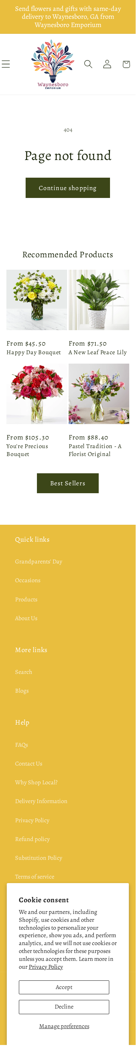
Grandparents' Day (38, 561)
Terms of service (34, 877)
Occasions (27, 580)
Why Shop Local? (36, 782)
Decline (64, 1007)
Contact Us (28, 764)
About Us (26, 618)
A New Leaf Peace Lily (98, 352)
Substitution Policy (38, 858)
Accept (64, 987)
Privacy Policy (46, 967)
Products (26, 599)
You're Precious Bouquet (27, 450)
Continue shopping (68, 187)
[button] (88, 64)
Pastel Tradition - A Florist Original (95, 450)
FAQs (21, 745)
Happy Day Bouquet (33, 352)
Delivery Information (41, 801)
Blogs (22, 691)
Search (23, 672)
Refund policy (32, 839)
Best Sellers (68, 483)
